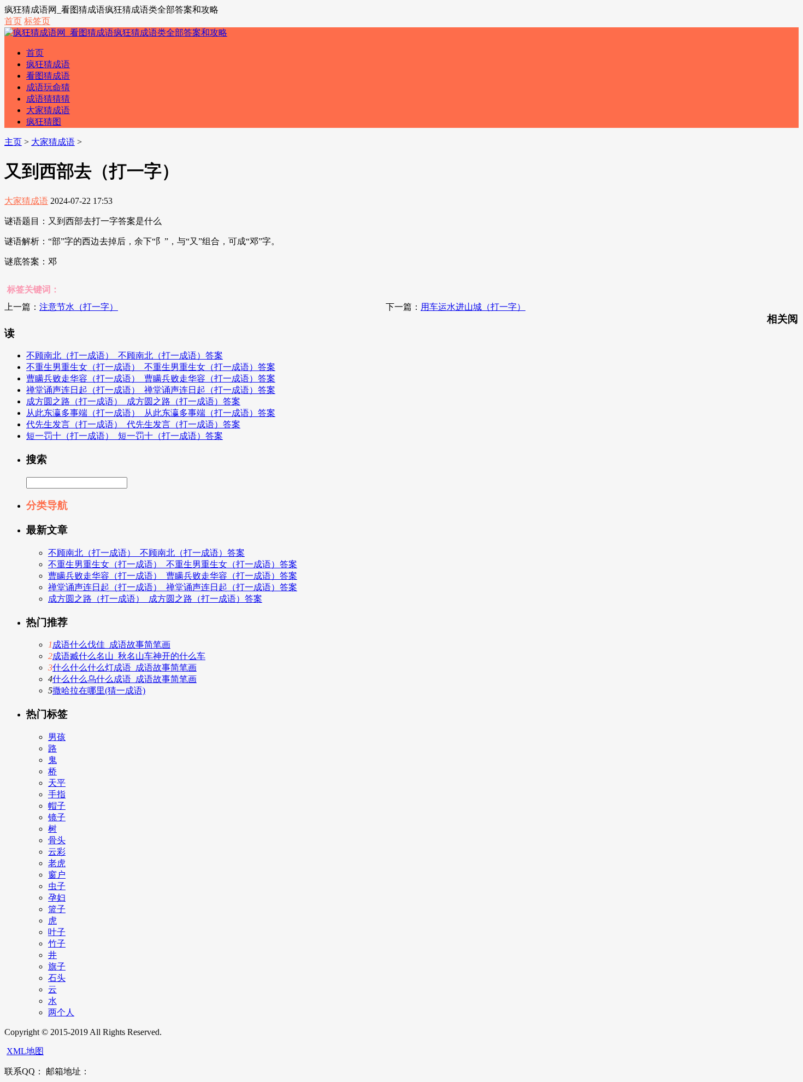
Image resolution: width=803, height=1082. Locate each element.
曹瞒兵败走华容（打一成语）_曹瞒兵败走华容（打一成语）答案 (150, 378)
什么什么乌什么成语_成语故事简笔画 (124, 679)
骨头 (57, 840)
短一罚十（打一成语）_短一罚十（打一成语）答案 (124, 435)
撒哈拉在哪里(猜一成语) (98, 690)
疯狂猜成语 (48, 64)
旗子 (57, 966)
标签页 (37, 21)
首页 (13, 21)
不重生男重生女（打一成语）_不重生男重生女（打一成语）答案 (150, 367)
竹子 (57, 943)
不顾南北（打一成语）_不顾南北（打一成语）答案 (124, 355)
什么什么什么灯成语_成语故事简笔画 (124, 667)
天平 (57, 782)
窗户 (57, 874)
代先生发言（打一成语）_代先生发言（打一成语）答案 (133, 424)
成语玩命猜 (48, 87)
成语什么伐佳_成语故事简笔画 (111, 644)
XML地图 (25, 1051)
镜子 (57, 817)
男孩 (57, 737)
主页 (13, 141)
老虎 (57, 863)
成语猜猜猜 (48, 98)
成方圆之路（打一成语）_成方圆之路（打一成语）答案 (133, 401)
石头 (57, 978)
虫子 (57, 886)
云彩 (57, 851)
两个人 (61, 1012)
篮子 (57, 909)
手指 (57, 794)
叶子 (57, 932)
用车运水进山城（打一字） (473, 306)
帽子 (57, 805)
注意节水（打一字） (78, 306)
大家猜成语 (48, 110)
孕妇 (57, 897)
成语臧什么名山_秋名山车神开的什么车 (128, 656)
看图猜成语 (48, 75)
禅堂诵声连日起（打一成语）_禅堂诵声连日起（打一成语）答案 (150, 390)
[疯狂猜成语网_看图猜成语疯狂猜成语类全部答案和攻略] (115, 32)
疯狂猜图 (43, 121)
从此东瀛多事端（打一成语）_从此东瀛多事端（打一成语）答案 (150, 412)
